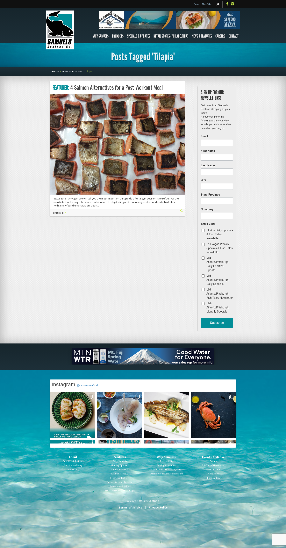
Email (204, 136)
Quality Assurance (166, 465)
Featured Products (119, 473)
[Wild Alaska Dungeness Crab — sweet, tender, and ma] (214, 415)
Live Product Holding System (166, 469)
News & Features (202, 36)
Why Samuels (101, 36)
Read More (59, 213)
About (73, 457)
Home (55, 71)
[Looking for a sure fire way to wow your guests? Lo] (166, 415)
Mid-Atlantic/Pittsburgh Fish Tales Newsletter (219, 293)
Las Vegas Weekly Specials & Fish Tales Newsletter (219, 248)
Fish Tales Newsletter (213, 465)
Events (213, 461)
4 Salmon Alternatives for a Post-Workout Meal (116, 87)
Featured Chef (213, 469)
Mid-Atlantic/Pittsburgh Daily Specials (217, 280)
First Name (208, 150)
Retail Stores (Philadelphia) (171, 36)
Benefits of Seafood (73, 461)
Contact (234, 36)
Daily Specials (120, 461)
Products (118, 36)
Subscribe (217, 322)
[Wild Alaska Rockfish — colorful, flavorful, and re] (119, 415)
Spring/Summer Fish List (119, 481)
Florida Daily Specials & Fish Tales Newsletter (219, 234)
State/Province (210, 194)
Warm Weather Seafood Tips (120, 490)
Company (207, 209)
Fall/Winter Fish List (120, 486)
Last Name (208, 165)
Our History (73, 469)
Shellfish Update (119, 469)
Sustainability (166, 461)
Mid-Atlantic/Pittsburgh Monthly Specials (217, 307)
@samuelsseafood (87, 385)
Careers (220, 36)
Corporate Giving (73, 465)
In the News (213, 473)
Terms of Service (130, 507)
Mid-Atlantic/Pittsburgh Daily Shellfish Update (217, 264)
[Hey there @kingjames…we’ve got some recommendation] (72, 415)
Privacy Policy (158, 507)
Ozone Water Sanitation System (166, 473)
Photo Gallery (213, 477)
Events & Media (213, 457)
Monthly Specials (119, 465)
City (203, 179)
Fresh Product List (119, 477)
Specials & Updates (138, 36)
